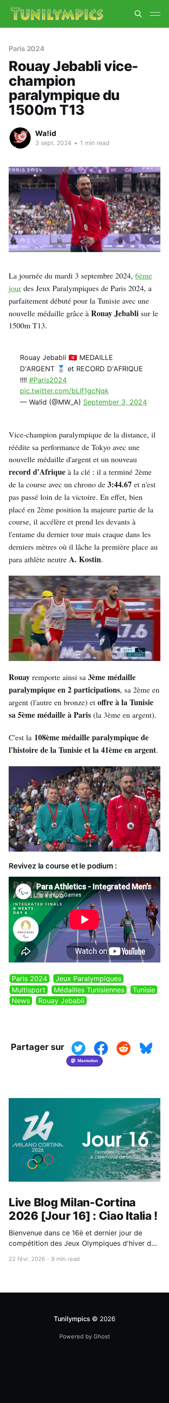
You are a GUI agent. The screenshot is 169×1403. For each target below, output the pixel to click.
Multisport (29, 989)
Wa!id (45, 133)
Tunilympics (72, 1319)
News (21, 1000)
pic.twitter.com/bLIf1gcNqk (64, 390)
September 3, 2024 (115, 402)
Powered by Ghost (84, 1336)
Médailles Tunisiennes (89, 989)
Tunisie (144, 989)
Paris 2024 (29, 978)
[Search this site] (138, 14)
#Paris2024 (48, 380)
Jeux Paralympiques (88, 978)
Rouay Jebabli (61, 1000)
